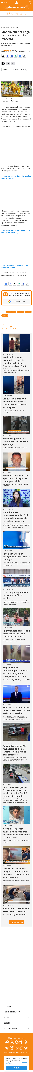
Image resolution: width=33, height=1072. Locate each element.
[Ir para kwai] (21, 1042)
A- (13, 63)
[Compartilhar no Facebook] (7, 56)
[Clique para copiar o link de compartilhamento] (24, 56)
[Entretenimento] (16, 8)
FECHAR (16, 1068)
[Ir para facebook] (12, 1042)
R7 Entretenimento (6, 27)
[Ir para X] (16, 1048)
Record (7, 1023)
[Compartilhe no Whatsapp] (16, 56)
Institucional (10, 1028)
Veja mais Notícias (16, 922)
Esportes (8, 1006)
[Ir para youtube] (26, 1048)
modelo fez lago (10, 312)
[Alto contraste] (3, 63)
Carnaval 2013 (16, 27)
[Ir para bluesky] (7, 1042)
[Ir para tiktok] (12, 1048)
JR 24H (6, 1017)
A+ (8, 63)
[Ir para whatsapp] (21, 1048)
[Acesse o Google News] (20, 56)
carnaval (28, 312)
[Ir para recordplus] (7, 1048)
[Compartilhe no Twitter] (3, 56)
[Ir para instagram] (16, 1042)
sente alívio (21, 312)
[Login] (30, 2)
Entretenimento (12, 1012)
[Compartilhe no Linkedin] (11, 56)
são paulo (5, 315)
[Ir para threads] (26, 1042)
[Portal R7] (16, 2)
